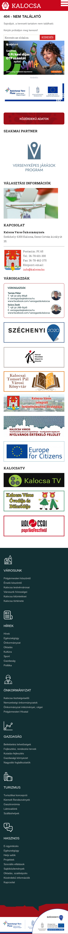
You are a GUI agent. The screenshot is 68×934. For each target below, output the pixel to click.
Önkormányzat (12, 642)
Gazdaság (9, 660)
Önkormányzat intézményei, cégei (23, 707)
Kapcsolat (9, 882)
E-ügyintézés (11, 846)
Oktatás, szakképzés (15, 873)
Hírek (7, 633)
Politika (8, 665)
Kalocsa (21, 5)
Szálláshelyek (11, 813)
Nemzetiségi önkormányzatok (21, 702)
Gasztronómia (12, 804)
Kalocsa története (14, 600)
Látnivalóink (10, 808)
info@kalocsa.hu (33, 269)
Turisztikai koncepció (15, 795)
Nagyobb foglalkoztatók (17, 762)
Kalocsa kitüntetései (15, 596)
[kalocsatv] (34, 480)
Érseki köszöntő (13, 582)
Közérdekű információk (17, 877)
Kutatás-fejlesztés (14, 753)
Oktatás (8, 647)
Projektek (9, 859)
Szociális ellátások (14, 864)
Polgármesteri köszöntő (17, 578)
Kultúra (8, 651)
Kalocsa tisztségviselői (16, 698)
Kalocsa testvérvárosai (17, 587)
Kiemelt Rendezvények (17, 799)
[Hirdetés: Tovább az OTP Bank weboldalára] (34, 73)
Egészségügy (11, 638)
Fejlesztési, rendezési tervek (20, 748)
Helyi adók (10, 855)
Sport (7, 656)
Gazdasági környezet (16, 758)
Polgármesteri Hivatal (16, 711)
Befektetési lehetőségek (17, 744)
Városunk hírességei (15, 591)
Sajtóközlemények (14, 868)
